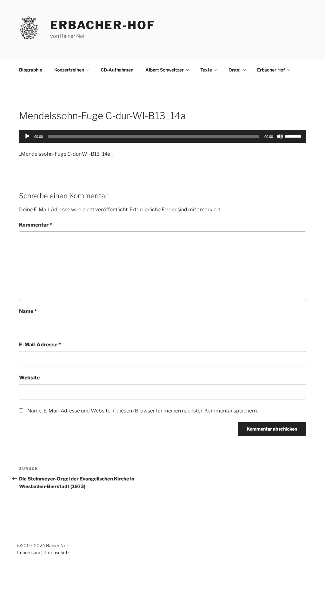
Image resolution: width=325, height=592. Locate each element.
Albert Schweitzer (164, 69)
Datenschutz (56, 552)
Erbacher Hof (271, 69)
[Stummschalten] (280, 136)
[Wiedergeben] (27, 136)
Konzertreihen (69, 69)
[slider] (294, 135)
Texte (206, 69)
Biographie (30, 69)
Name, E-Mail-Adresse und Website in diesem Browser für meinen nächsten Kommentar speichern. (142, 411)
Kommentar (35, 225)
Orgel (235, 69)
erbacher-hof (102, 25)
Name (28, 311)
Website (29, 378)
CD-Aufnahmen (117, 69)
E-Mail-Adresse (40, 345)
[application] (162, 136)
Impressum (28, 552)
